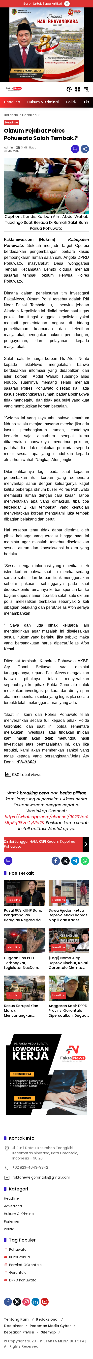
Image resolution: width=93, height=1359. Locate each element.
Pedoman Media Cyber (50, 1325)
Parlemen (12, 1221)
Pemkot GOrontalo (25, 1264)
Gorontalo (18, 1272)
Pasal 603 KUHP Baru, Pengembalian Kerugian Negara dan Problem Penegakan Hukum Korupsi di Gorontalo (23, 915)
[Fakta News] (32, 89)
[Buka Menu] (78, 89)
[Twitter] (65, 861)
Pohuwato (18, 1249)
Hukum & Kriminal (19, 1213)
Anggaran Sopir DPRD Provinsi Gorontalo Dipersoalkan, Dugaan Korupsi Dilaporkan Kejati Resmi (69, 1011)
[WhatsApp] (85, 861)
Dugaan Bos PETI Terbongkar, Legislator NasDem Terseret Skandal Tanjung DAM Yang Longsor (21, 963)
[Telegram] (75, 861)
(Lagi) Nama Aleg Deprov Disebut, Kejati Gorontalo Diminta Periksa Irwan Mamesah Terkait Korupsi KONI (68, 963)
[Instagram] (26, 1302)
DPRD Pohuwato (22, 1280)
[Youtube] (45, 1302)
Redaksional (47, 1319)
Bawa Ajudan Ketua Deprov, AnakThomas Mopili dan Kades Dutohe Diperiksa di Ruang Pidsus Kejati (68, 915)
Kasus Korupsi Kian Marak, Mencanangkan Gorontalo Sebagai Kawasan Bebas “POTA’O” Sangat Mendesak (21, 1011)
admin (8, 147)
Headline (11, 122)
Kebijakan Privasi (19, 1332)
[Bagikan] (85, 149)
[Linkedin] (35, 1302)
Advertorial (13, 1206)
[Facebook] (56, 861)
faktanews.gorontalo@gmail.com (41, 1177)
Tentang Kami (16, 1319)
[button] (69, 89)
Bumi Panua (19, 1257)
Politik (9, 1229)
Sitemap (48, 1332)
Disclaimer (13, 1325)
